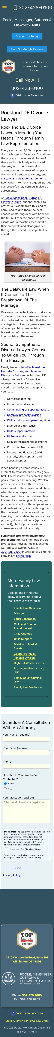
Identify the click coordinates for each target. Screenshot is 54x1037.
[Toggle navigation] (4, 6)
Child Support (23, 639)
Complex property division (24, 414)
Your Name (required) (16, 734)
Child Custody (23, 633)
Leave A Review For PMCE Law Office (27, 1020)
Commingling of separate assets (28, 409)
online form (23, 555)
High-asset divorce (19, 436)
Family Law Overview (27, 608)
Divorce (19, 613)
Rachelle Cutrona (12, 371)
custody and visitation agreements (23, 178)
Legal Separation (25, 618)
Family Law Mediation (28, 687)
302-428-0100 (35, 7)
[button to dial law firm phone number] (15, 8)
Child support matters (21, 431)
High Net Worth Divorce (29, 663)
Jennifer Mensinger (33, 367)
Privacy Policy (11, 875)
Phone (7, 761)
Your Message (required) (18, 797)
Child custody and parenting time (28, 420)
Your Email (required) (16, 748)
